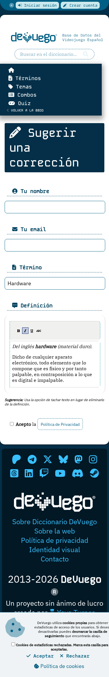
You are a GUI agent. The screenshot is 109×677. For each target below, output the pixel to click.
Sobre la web (54, 531)
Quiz (23, 103)
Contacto (55, 558)
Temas (22, 87)
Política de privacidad (54, 540)
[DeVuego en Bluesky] (63, 459)
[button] (18, 330)
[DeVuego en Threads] (14, 473)
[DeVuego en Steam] (94, 473)
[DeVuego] (54, 37)
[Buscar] (85, 54)
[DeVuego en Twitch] (44, 473)
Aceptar (42, 656)
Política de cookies (61, 666)
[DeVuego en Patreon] (17, 459)
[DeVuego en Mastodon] (78, 459)
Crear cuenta (82, 5)
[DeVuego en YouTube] (60, 473)
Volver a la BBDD (26, 110)
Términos (26, 78)
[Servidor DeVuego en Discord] (77, 473)
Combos (25, 95)
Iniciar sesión (39, 5)
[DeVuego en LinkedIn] (28, 473)
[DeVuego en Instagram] (93, 459)
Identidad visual (54, 549)
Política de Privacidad (60, 424)
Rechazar (76, 656)
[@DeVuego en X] (48, 459)
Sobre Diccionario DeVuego (54, 521)
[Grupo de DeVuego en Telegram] (32, 459)
